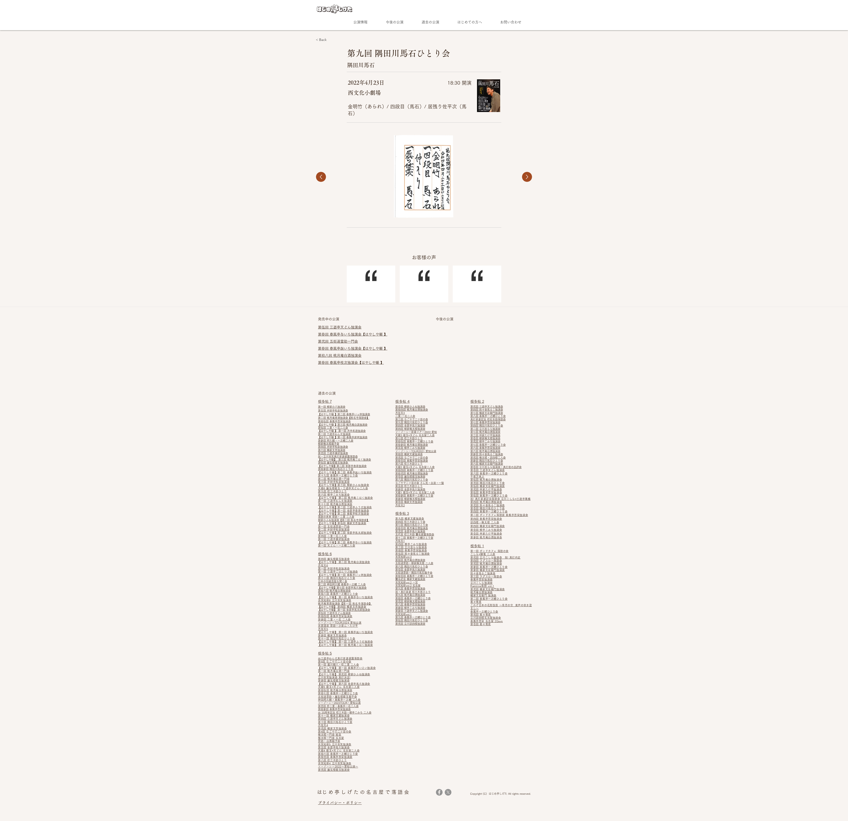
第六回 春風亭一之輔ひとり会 (488, 473)
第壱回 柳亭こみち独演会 (486, 529)
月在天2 (400, 505)
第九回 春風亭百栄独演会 (410, 588)
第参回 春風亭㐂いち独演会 (340, 348)
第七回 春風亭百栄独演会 (485, 422)
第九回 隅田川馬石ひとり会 (411, 422)
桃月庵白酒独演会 (481, 592)
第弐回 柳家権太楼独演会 (410, 601)
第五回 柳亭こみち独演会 (410, 448)
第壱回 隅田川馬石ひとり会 (487, 508)
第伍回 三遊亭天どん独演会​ (340, 327)
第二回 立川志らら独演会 (485, 429)
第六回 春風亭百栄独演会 (485, 448)
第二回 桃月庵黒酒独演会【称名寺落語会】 (343, 417)
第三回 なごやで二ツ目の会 (411, 419)
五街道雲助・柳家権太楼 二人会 (414, 563)
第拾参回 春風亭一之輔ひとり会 (414, 495)
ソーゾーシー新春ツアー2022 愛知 (416, 432)
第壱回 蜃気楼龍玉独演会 (410, 476)
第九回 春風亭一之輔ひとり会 (413, 617)
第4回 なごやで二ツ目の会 (334, 731)
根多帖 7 (325, 401)
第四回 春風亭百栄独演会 (486, 518)
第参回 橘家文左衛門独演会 (487, 570)
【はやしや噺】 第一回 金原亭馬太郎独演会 (344, 609)
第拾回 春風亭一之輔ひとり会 (413, 598)
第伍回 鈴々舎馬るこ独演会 (412, 553)
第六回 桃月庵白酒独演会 (485, 451)
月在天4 (323, 725)
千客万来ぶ (477, 476)
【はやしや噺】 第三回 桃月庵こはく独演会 (344, 459)
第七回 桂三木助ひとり (409, 438)
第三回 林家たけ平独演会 (485, 435)
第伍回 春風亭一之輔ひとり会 (488, 495)
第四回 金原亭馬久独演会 (410, 425)
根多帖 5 (325, 653)
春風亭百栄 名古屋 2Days (486, 621)
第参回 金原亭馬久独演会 (410, 489)
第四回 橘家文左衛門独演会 (487, 526)
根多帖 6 (325, 554)
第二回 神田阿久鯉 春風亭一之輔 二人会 (342, 584)
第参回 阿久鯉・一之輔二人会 (335, 440)
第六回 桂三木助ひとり (409, 463)
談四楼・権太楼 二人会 (484, 522)
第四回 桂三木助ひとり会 (410, 522)
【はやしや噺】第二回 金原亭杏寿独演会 (342, 466)
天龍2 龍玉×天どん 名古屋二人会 (415, 467)
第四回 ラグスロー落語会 (486, 560)
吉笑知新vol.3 (403, 556)
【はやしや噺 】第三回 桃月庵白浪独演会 (342, 424)
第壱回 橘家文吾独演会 (409, 502)
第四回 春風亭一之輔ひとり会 (488, 511)
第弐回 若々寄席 (480, 614)
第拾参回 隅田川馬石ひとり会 (335, 469)
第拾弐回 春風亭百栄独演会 (335, 757)
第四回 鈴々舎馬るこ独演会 (486, 409)
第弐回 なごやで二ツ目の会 (411, 457)
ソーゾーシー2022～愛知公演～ (338, 766)
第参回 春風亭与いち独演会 (340, 334)
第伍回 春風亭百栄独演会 (486, 492)
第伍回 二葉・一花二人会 (333, 427)
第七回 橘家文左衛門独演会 (486, 413)
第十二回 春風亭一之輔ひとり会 (414, 537)
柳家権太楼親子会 (328, 443)
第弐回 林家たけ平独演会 (486, 489)
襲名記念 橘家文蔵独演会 (410, 579)
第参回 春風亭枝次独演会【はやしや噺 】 (351, 362)
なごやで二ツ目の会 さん (410, 483)
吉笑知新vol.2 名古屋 (407, 585)
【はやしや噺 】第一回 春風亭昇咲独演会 (342, 437)
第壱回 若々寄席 (480, 624)
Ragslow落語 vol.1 (482, 586)
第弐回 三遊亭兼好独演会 (333, 453)
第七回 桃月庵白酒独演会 (485, 432)
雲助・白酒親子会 (329, 741)
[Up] (321, 177)
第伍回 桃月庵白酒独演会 (486, 479)
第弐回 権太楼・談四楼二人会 (488, 457)
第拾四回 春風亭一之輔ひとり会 (414, 470)
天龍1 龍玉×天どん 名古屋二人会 (415, 492)
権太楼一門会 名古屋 (331, 738)
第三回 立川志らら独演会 (411, 547)
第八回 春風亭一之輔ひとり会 (488, 416)
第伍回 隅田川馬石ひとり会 (411, 620)
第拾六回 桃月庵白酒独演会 (334, 590)
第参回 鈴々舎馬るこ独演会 (486, 454)
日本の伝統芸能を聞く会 (332, 581)
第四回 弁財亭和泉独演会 (333, 446)
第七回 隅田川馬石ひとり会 (411, 525)
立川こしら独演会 (481, 583)
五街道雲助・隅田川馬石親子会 (413, 572)
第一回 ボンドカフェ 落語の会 (489, 551)
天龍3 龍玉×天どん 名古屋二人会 (415, 435)
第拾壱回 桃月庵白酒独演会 (411, 528)
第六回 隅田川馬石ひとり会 (411, 566)
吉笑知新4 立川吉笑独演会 (334, 763)
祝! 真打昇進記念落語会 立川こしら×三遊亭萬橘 (500, 499)
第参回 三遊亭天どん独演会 (411, 611)
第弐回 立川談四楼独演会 (410, 623)
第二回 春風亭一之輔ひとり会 (488, 598)
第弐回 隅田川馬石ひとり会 (487, 483)
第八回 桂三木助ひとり (332, 760)
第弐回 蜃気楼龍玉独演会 (334, 769)
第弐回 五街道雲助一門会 (338, 341)
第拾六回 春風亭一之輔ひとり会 (338, 754)
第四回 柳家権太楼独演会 (410, 429)
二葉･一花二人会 (405, 416)
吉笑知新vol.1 (403, 614)
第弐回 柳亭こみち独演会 (485, 441)
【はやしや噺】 (327, 542)
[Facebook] (439, 792)
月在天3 (400, 413)
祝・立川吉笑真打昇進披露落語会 (338, 456)
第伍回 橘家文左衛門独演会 (487, 486)
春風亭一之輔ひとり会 (484, 611)
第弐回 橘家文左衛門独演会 (487, 589)
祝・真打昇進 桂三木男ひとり (413, 592)
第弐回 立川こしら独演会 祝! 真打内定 (495, 557)
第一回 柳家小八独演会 (331, 406)
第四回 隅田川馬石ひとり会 (486, 425)
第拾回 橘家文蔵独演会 (409, 454)
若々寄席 (475, 602)
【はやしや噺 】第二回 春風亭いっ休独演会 (344, 414)
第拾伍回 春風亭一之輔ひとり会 (414, 441)
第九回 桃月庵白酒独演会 (410, 595)
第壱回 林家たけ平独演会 (486, 533)
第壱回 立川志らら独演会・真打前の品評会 (496, 467)
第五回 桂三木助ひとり (409, 486)
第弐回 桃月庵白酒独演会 (486, 563)
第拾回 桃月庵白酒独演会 (410, 560)
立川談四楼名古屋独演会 (485, 617)
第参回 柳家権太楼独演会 (410, 499)
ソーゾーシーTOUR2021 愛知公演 (415, 451)
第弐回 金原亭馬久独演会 (410, 531)
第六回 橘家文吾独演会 (331, 450)
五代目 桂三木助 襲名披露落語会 (414, 534)
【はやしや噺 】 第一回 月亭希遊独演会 (342, 431)
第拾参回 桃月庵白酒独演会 (411, 444)
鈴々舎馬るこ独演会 (482, 573)
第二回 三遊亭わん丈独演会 (334, 434)
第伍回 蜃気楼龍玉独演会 (333, 462)
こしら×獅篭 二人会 (482, 554)
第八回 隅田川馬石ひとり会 (411, 479)
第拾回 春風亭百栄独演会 (411, 550)
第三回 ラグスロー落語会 (486, 576)
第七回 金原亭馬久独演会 (352, 587)
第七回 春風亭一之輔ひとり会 (488, 444)
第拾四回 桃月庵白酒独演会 (411, 409)
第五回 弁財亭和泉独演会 (333, 410)
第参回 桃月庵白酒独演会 (486, 537)
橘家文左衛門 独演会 (483, 595)
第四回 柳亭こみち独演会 (411, 544)
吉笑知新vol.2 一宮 (406, 582)
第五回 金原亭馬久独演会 (334, 747)
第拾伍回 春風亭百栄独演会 (334, 421)
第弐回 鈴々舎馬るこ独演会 (487, 505)
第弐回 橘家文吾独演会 (332, 728)
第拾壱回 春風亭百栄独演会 (411, 460)
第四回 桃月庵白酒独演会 (486, 502)
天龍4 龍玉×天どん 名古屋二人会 (339, 750)
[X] (448, 792)
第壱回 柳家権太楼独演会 (485, 438)
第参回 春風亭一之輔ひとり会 (488, 567)
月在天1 (400, 541)
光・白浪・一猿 (434, 483)
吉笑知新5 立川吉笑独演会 (334, 744)
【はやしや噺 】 (374, 334)
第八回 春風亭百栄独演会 (410, 604)
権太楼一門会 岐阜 (329, 734)
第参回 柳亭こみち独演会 (410, 607)
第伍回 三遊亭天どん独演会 (334, 613)
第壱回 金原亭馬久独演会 (410, 569)
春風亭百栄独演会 (481, 579)
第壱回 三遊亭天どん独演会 (487, 470)
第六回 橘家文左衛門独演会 (486, 463)
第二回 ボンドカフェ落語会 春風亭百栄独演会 (499, 515)
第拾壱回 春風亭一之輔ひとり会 (414, 576)
